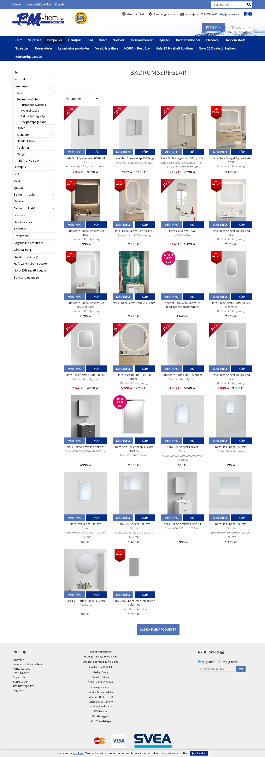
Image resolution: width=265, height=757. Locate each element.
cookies (78, 753)
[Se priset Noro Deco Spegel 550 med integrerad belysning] (182, 272)
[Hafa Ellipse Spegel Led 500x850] (134, 200)
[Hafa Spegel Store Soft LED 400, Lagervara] (230, 272)
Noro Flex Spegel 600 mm (85, 524)
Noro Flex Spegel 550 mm (230, 447)
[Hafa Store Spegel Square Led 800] (230, 200)
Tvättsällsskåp (30, 110)
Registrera (209, 662)
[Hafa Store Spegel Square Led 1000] (85, 200)
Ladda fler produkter (158, 629)
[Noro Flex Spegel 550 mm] (230, 416)
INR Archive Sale (28, 160)
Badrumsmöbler (141, 40)
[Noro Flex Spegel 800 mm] (230, 493)
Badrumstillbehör (188, 40)
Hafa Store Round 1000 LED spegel (134, 376)
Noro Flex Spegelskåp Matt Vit (182, 524)
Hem (18, 40)
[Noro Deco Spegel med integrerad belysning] (134, 570)
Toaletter (22, 48)
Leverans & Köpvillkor (38, 4)
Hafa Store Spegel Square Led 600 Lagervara (85, 304)
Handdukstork (235, 40)
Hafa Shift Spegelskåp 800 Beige (134, 158)
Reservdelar (43, 48)
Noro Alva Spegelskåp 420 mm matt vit (134, 448)
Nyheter (164, 40)
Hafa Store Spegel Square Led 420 (231, 376)
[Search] (249, 4)
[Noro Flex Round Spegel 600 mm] (85, 570)
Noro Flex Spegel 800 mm (230, 524)
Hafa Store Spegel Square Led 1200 (231, 160)
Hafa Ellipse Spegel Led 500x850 (134, 231)
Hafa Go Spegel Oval (182, 231)
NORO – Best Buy (137, 48)
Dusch (103, 40)
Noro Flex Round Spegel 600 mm (85, 601)
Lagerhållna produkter (73, 48)
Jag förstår (199, 753)
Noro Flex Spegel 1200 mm (134, 524)
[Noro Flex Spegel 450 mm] (182, 416)
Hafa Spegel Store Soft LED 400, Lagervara (231, 304)
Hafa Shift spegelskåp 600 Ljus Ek (182, 158)
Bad (90, 40)
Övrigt (21, 154)
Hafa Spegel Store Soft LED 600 (85, 375)
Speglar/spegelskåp (33, 122)
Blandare (212, 40)
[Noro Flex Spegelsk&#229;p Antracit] (85, 416)
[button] (82, 99)
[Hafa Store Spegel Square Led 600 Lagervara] (85, 272)
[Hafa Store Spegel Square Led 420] (230, 344)
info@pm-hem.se (228, 14)
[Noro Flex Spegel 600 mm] (85, 493)
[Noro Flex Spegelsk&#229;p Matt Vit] (182, 493)
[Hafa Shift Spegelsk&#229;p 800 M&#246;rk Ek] (85, 127)
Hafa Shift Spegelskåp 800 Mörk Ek (85, 160)
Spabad (118, 40)
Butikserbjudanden (28, 56)
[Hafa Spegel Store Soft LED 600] (85, 344)
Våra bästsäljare (106, 48)
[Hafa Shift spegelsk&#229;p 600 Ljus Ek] (182, 127)
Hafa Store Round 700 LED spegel (182, 375)
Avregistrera (230, 662)
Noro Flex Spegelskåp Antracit (85, 447)
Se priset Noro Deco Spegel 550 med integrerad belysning (182, 304)
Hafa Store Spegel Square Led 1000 (85, 232)
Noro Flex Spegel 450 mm (182, 447)
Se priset (34, 40)
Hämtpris (75, 40)
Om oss (17, 4)
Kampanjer (54, 40)
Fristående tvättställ (33, 105)
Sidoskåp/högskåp (33, 116)
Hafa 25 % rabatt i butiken (174, 48)
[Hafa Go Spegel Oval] (182, 200)
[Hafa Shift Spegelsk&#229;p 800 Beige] (134, 127)
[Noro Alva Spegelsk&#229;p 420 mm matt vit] (134, 416)
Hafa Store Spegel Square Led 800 (231, 232)
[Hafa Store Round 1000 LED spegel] (134, 344)
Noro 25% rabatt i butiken (217, 48)
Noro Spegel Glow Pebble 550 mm (134, 303)
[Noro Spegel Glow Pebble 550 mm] (134, 272)
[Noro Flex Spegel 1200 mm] (134, 493)
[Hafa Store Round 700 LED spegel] (182, 344)
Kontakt (59, 4)
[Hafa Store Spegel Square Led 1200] (230, 127)
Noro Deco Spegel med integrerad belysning (134, 602)
